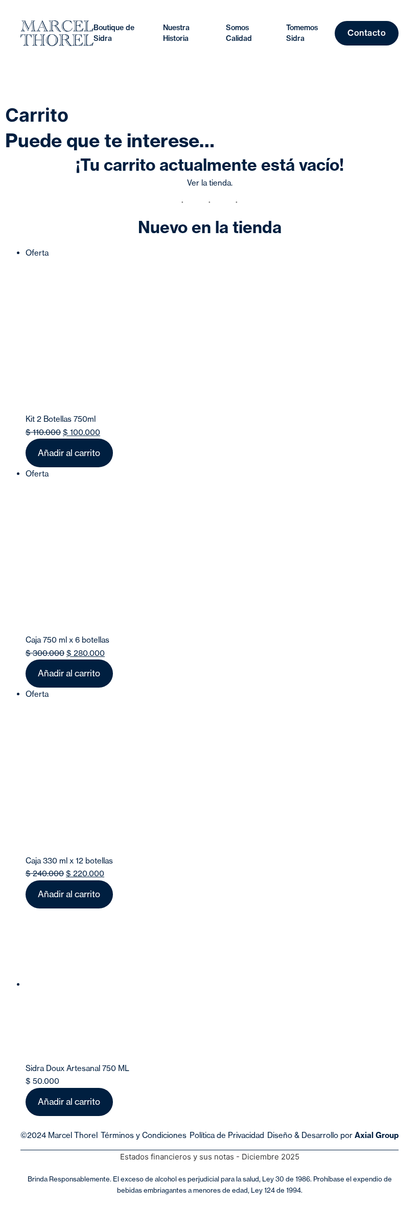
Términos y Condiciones (144, 1135)
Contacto (366, 33)
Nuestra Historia (176, 33)
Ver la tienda (209, 183)
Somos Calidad (239, 33)
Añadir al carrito (69, 452)
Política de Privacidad (227, 1135)
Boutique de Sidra (114, 33)
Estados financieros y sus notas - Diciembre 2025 (209, 1157)
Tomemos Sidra (302, 33)
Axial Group (377, 1135)
